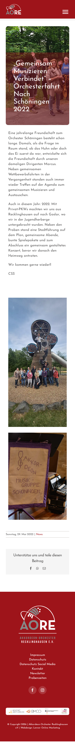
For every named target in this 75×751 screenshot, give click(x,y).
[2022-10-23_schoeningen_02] (37, 299)
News (39, 534)
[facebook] (32, 690)
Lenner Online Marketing (46, 728)
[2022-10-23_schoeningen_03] (37, 434)
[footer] (37, 709)
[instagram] (42, 690)
